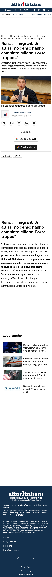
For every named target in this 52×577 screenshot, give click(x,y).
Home (4, 36)
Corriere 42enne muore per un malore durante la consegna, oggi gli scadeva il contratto (36, 361)
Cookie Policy (26, 571)
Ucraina (47, 14)
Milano (12, 36)
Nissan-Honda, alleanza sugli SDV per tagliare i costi (34, 389)
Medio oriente (18, 14)
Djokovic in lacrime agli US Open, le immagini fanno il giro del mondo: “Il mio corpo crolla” (35, 348)
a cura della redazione (21, 113)
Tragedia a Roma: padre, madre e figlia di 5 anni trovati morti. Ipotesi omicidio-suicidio (34, 375)
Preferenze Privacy (26, 575)
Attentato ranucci (34, 14)
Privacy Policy (26, 567)
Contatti (6, 538)
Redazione (7, 546)
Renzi (17, 156)
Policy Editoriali (9, 542)
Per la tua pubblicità (11, 550)
